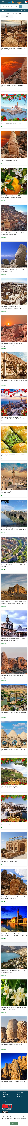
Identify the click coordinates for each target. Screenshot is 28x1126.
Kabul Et (14, 1123)
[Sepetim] (26, 2)
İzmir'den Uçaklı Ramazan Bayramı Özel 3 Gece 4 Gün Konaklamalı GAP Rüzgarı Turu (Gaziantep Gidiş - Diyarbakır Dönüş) (14, 935)
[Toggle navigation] (3, 2)
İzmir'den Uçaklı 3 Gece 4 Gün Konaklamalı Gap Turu (14, 380)
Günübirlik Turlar (22, 10)
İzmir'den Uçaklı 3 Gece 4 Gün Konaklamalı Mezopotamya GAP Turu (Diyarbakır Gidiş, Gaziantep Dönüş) (14, 345)
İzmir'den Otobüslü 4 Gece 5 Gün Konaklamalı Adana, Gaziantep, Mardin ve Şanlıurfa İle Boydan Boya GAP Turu (13, 677)
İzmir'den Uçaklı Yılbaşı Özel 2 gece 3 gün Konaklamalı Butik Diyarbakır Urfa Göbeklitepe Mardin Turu (14, 419)
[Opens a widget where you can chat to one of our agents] (5, 1121)
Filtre (7, 16)
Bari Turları (4, 10)
